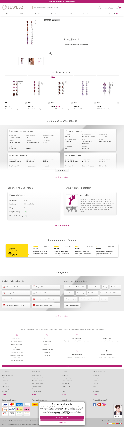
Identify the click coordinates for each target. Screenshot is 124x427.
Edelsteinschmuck (94, 287)
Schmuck (9, 14)
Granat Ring (65, 389)
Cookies (27, 421)
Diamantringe (6, 389)
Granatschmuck (115, 287)
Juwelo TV (113, 14)
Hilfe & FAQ (17, 358)
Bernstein (95, 383)
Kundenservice (17, 339)
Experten (47, 344)
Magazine (47, 347)
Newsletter (47, 352)
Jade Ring (65, 392)
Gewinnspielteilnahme (16, 347)
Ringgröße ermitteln (17, 361)
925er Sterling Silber (33, 143)
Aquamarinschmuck (38, 381)
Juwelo (28, 148)
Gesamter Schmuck (7, 375)
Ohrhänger (12, 148)
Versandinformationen (17, 355)
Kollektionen (39, 14)
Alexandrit (96, 375)
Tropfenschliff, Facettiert (87, 143)
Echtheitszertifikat (16, 341)
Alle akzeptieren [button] (62, 418)
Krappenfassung (105, 142)
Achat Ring (65, 375)
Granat (67, 137)
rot (66, 149)
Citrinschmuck (36, 386)
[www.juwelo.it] (120, 423)
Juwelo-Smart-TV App (16, 352)
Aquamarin (96, 381)
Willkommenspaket (17, 344)
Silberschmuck (69, 293)
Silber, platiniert (14, 143)
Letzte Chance (70, 14)
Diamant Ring (66, 386)
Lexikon (98, 14)
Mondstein (96, 392)
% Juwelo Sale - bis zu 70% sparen (110, 293)
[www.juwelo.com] (117, 423)
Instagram (104, 404)
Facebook (94, 404)
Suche (88, 7)
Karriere (4, 421)
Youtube (99, 404)
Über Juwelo (47, 339)
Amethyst (95, 378)
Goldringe (5, 392)
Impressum (35, 421)
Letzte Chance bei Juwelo (72, 305)
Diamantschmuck (37, 389)
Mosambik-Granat (88, 137)
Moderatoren (47, 341)
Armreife (4, 383)
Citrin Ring (65, 383)
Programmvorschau (47, 350)
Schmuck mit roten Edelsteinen (89, 299)
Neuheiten (54, 14)
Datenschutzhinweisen (61, 414)
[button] (99, 7)
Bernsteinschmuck (37, 383)
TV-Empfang (17, 350)
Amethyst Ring (66, 378)
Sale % (85, 14)
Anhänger (4, 378)
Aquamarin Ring (67, 381)
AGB (10, 421)
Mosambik (86, 149)
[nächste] (120, 94)
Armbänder (5, 381)
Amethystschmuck (37, 378)
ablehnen (66, 411)
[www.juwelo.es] (113, 423)
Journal (46, 355)
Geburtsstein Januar (71, 299)
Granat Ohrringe (92, 293)
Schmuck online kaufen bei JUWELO (75, 287)
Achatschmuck (36, 375)
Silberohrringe (81, 293)
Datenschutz (18, 421)
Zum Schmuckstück (61, 177)
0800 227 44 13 (82, 357)
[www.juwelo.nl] (110, 423)
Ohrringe (105, 287)
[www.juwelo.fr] (107, 423)
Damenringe (5, 386)
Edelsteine (23, 14)
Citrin (94, 386)
